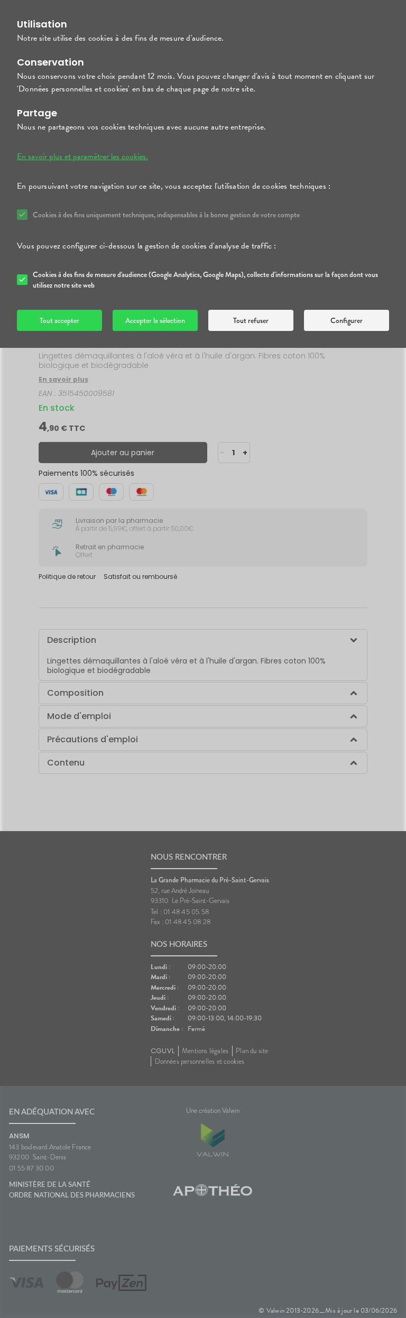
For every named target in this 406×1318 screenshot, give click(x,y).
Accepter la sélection (155, 320)
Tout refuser (251, 320)
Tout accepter (59, 320)
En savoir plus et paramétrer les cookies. (82, 156)
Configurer (346, 320)
